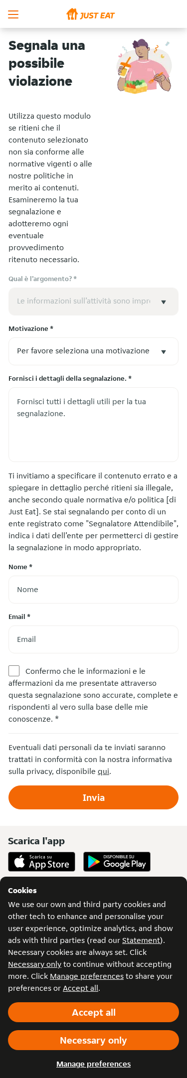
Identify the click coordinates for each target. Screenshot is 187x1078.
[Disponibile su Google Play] (117, 862)
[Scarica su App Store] (41, 862)
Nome (20, 566)
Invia (94, 797)
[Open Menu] (14, 14)
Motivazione (30, 328)
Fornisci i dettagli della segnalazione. (70, 378)
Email (19, 616)
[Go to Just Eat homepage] (93, 14)
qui (103, 771)
